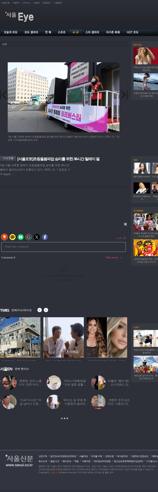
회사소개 (43, 461)
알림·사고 (54, 461)
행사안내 (67, 461)
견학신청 (109, 456)
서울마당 (83, 456)
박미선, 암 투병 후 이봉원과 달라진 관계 (72, 404)
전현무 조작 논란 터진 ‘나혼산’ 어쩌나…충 (117, 404)
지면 (62, 456)
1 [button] (62, 418)
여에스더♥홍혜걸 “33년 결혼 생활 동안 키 (73, 384)
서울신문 (5, 3)
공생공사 (47, 3)
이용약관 (86, 461)
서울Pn (16, 3)
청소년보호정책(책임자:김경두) (128, 461)
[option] (20, 337)
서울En (36, 3)
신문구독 (43, 456)
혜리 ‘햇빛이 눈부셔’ (142, 176)
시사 (4, 44)
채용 (76, 461)
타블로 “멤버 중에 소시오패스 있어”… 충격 (117, 384)
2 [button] (64, 418)
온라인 (67, 456)
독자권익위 (122, 456)
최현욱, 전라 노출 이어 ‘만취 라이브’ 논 (28, 384)
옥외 (73, 456)
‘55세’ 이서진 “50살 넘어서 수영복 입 (28, 404)
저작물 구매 (96, 456)
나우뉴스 (26, 3)
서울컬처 (58, 3)
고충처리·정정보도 (139, 456)
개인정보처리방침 (102, 461)
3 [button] (67, 418)
